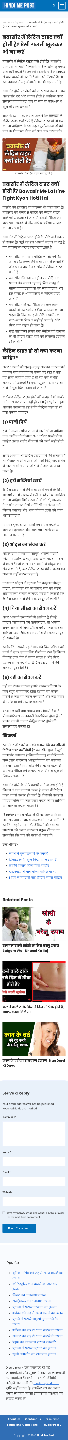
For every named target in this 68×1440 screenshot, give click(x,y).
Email (6, 1172)
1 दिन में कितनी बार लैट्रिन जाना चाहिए (35, 878)
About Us (14, 1419)
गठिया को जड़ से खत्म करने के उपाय (37, 1330)
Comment (9, 1117)
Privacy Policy (52, 1425)
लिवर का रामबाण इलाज (29, 1295)
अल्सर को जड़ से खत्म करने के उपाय (37, 1336)
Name (6, 1152)
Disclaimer (53, 1419)
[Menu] (62, 6)
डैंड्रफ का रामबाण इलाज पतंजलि (34, 1342)
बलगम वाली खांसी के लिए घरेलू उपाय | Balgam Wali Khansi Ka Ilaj (31, 948)
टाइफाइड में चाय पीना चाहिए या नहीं (33, 872)
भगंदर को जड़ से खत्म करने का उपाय (37, 1313)
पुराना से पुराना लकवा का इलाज (34, 1307)
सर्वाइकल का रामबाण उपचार (32, 1301)
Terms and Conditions (22, 1425)
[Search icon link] (54, 6)
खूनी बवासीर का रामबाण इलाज (34, 1354)
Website (7, 1192)
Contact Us (33, 1419)
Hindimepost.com (46, 1383)
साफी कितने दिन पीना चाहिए (29, 866)
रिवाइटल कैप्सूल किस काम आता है (33, 860)
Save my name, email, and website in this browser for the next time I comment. (35, 1215)
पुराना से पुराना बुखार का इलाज (34, 1348)
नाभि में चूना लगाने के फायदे (28, 854)
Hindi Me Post (45, 1435)
